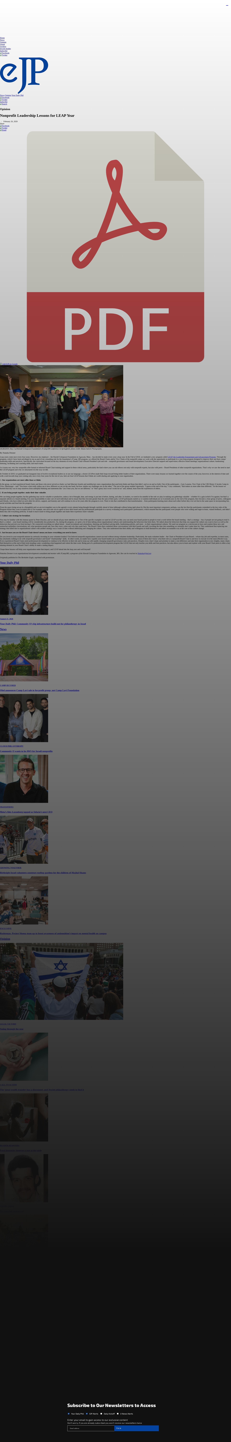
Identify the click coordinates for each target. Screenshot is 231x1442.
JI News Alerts (126, 1414)
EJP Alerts (93, 1414)
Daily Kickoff (109, 1414)
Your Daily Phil (77, 1414)
